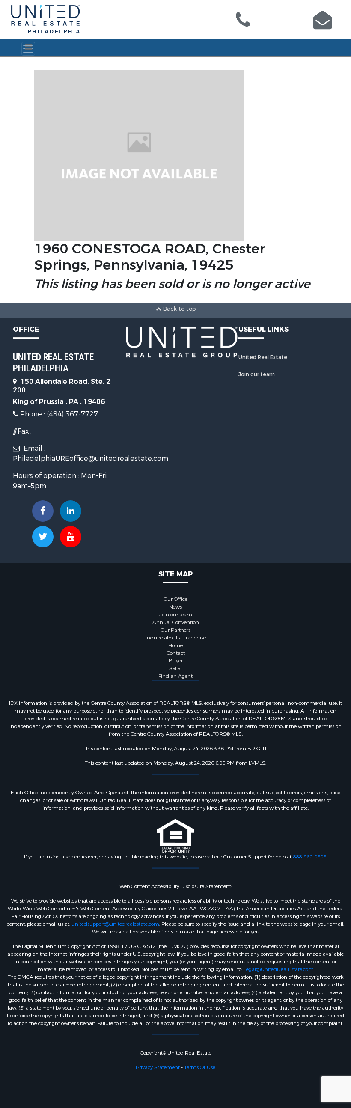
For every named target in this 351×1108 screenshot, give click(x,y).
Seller (175, 668)
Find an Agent (175, 676)
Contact (176, 653)
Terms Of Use (199, 1067)
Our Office (175, 599)
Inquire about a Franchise (176, 637)
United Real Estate (262, 357)
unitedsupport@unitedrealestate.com (115, 924)
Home (175, 645)
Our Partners (175, 630)
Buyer (176, 660)
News (175, 606)
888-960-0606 (309, 856)
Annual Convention (175, 622)
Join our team (256, 374)
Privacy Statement (158, 1067)
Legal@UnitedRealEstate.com (279, 969)
